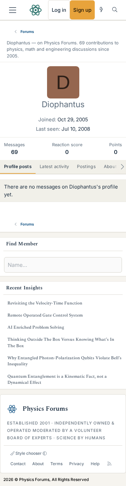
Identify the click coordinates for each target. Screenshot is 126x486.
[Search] (114, 9)
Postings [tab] (86, 166)
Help (95, 463)
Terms (56, 463)
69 (14, 152)
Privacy (76, 463)
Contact (18, 463)
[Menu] (12, 10)
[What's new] (101, 9)
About (38, 463)
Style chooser (28, 453)
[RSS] (109, 463)
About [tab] (110, 166)
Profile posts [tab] (18, 166)
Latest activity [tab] (54, 166)
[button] (45, 453)
